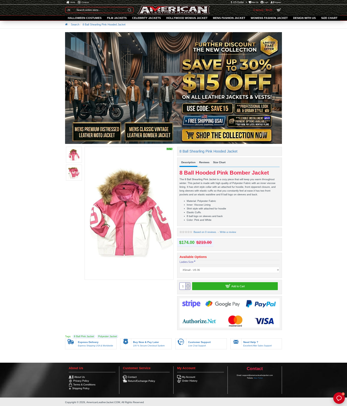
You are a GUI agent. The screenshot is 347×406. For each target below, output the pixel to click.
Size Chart (219, 162)
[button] (339, 398)
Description (188, 162)
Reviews (204, 162)
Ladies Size (186, 262)
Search (75, 24)
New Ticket (258, 378)
